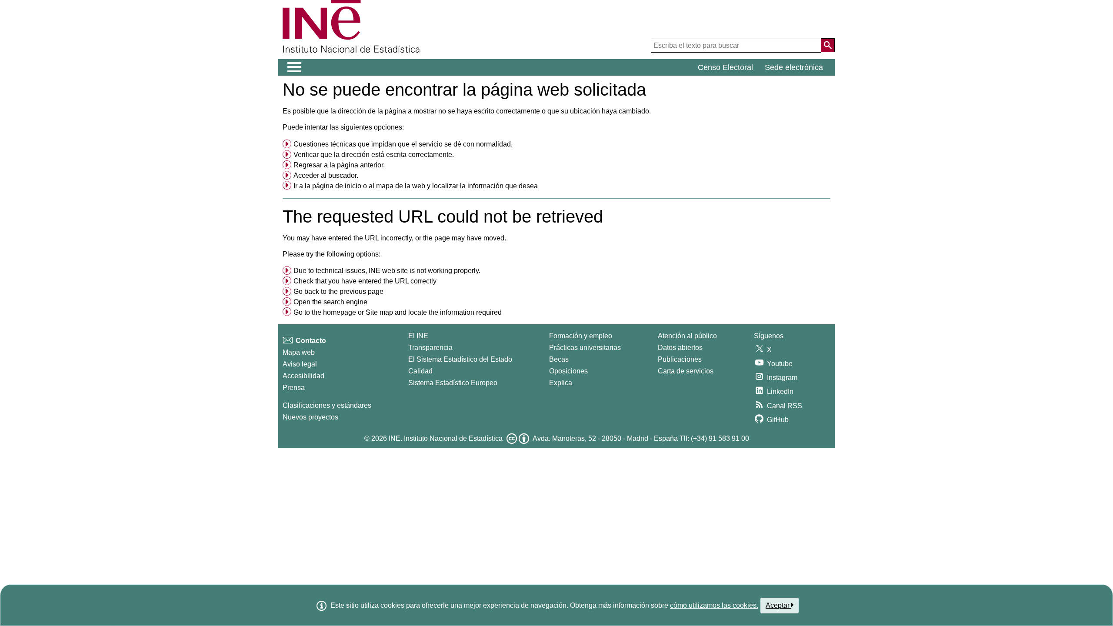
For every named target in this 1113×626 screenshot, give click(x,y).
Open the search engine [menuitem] (330, 302)
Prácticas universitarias (585, 347)
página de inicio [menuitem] (336, 186)
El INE (418, 336)
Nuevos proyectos (310, 417)
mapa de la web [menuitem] (400, 186)
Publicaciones (680, 359)
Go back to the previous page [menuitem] (338, 291)
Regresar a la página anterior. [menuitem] (339, 165)
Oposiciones (568, 371)
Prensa (294, 387)
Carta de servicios (685, 371)
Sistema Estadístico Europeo (452, 382)
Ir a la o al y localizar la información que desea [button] (415, 186)
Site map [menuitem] (379, 312)
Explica (560, 382)
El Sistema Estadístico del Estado (460, 359)
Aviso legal (300, 364)
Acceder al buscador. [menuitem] (325, 175)
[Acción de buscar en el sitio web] (828, 45)
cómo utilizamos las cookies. (714, 605)
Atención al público (687, 336)
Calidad (420, 371)
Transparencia (430, 347)
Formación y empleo (580, 336)
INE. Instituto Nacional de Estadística (446, 438)
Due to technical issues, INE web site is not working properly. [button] (386, 270)
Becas (559, 359)
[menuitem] (556, 144)
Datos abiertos (680, 347)
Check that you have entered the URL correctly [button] (365, 281)
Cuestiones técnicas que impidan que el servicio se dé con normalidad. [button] (403, 144)
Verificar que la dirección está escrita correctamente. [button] (373, 154)
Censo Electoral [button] (725, 67)
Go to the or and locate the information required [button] (397, 312)
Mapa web (299, 352)
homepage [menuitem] (339, 312)
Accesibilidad (303, 376)
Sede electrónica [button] (794, 67)
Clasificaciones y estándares (327, 405)
